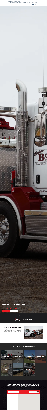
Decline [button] (35, 4)
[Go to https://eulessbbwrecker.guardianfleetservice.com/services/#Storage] (18, 369)
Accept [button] (32, 4)
